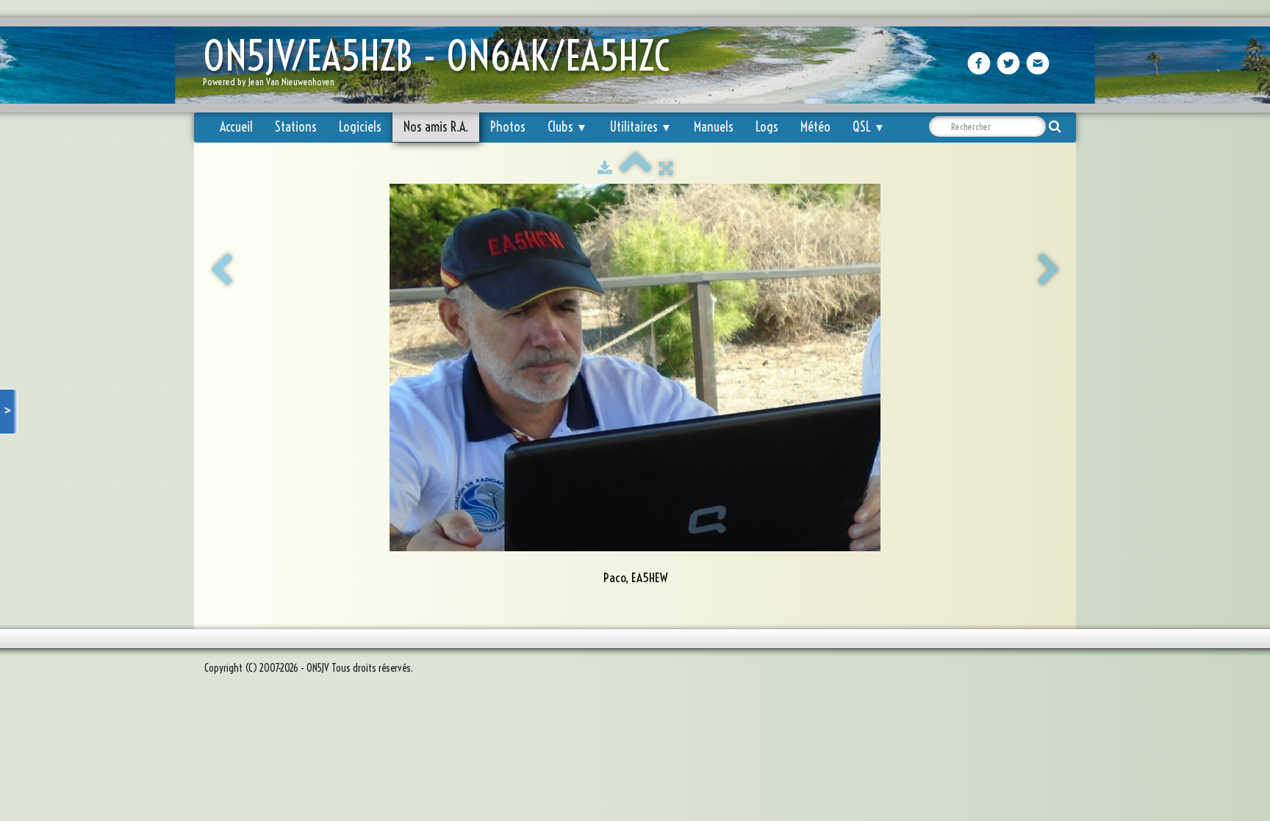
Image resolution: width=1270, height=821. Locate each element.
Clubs (567, 126)
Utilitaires (640, 126)
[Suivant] (1048, 270)
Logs (767, 126)
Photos (507, 126)
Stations (296, 126)
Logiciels (360, 126)
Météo (815, 126)
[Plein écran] (665, 168)
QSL (869, 126)
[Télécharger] (605, 168)
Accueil (236, 126)
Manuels (713, 126)
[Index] (635, 168)
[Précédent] (221, 270)
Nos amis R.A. (435, 126)
